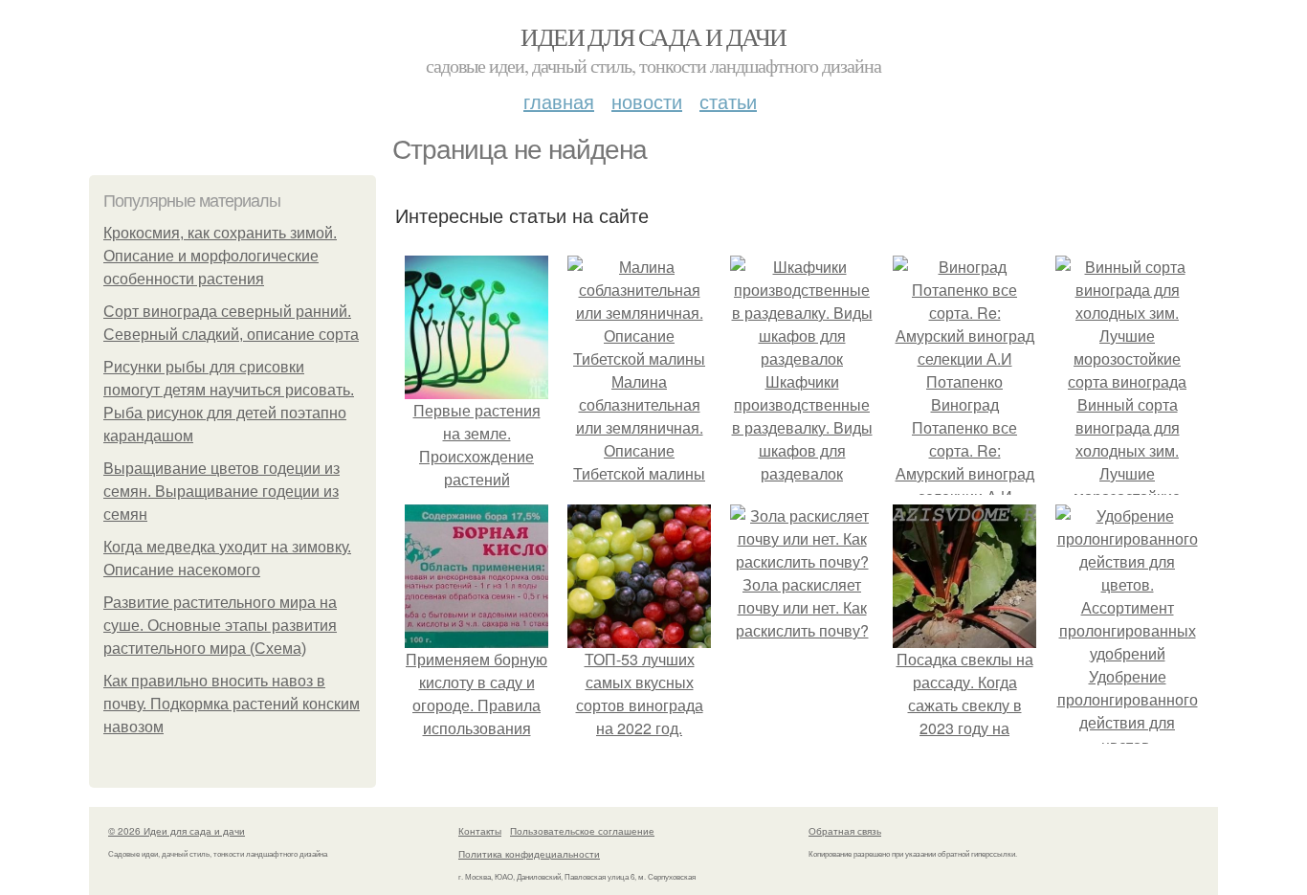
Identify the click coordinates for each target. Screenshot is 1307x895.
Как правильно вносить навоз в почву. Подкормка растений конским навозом (231, 704)
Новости (646, 101)
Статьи (728, 101)
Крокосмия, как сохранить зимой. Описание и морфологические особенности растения (220, 256)
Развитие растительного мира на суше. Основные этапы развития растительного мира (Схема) (220, 625)
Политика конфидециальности (529, 854)
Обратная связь (845, 831)
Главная (558, 101)
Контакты (479, 831)
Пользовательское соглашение (582, 831)
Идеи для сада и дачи (653, 36)
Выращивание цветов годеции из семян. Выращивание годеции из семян (221, 491)
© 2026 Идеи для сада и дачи (176, 831)
